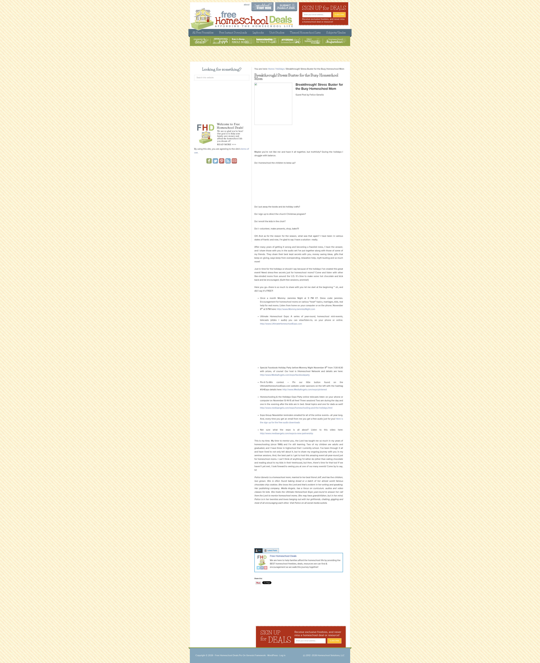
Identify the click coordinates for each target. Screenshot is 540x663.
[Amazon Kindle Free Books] (242, 41)
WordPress (272, 655)
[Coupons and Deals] (201, 41)
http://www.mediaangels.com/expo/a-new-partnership (286, 433)
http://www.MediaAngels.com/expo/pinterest (305, 390)
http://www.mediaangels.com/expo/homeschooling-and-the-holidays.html (296, 408)
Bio (259, 550)
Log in (282, 655)
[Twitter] (258, 568)
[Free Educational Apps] (220, 41)
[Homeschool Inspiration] (335, 41)
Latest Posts (272, 550)
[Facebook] (262, 568)
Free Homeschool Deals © (241, 18)
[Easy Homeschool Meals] (313, 41)
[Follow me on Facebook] (209, 162)
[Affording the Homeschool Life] (291, 41)
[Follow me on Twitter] (215, 162)
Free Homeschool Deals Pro (228, 655)
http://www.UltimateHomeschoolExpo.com (281, 324)
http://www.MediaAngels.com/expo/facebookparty (285, 375)
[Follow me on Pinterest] (222, 162)
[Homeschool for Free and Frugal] (266, 41)
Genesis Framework (256, 655)
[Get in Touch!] (234, 162)
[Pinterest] (265, 568)
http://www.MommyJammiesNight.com (296, 309)
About (246, 5)
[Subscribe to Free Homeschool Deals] (228, 162)
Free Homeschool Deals (283, 556)
